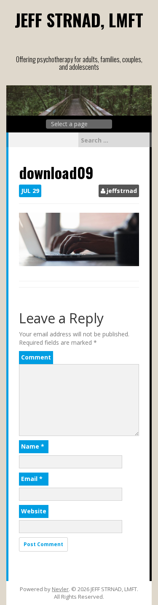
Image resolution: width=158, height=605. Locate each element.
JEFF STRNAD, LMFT (79, 19)
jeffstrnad (122, 191)
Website (33, 511)
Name (32, 446)
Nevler (60, 589)
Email (32, 479)
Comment (36, 357)
